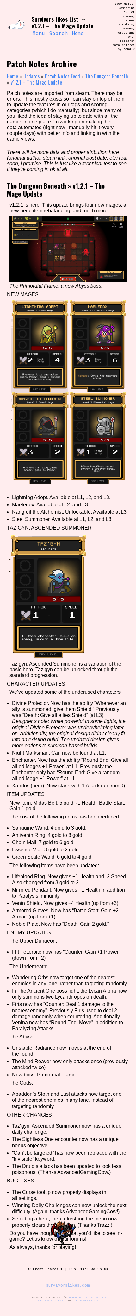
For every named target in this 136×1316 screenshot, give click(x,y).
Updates (31, 76)
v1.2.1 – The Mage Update (36, 82)
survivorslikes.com (68, 1285)
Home (78, 33)
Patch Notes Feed (62, 76)
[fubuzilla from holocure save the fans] (16, 26)
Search (58, 33)
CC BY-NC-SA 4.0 (86, 1300)
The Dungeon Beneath (106, 76)
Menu (39, 33)
